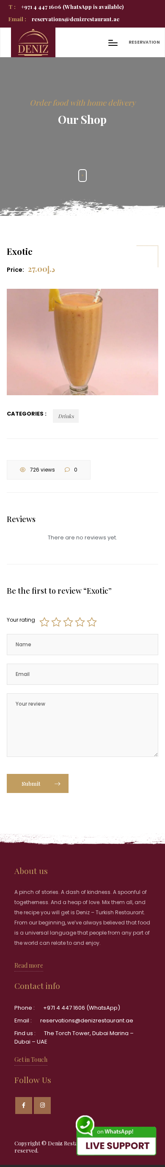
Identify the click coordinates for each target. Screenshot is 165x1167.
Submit (32, 783)
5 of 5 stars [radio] (92, 622)
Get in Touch (30, 1059)
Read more (28, 965)
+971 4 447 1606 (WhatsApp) (81, 1008)
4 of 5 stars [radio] (80, 622)
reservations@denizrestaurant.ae (63, 18)
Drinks (66, 416)
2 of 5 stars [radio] (56, 622)
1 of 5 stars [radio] (44, 622)
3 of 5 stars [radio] (68, 622)
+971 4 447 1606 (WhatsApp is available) (66, 6)
